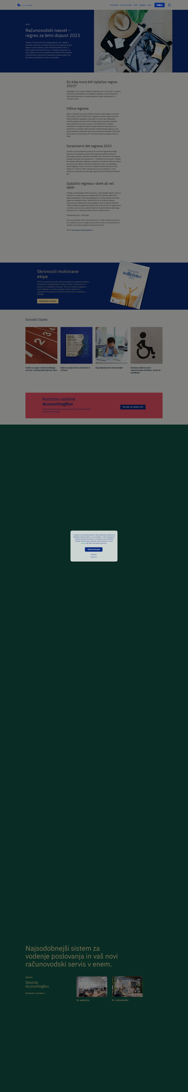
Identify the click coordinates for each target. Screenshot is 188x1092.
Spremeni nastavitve (93, 556)
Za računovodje (126, 5)
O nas (149, 5)
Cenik (135, 5)
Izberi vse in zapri (94, 549)
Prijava (159, 5)
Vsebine (142, 5)
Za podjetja (114, 5)
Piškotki (83, 543)
